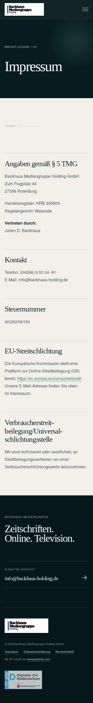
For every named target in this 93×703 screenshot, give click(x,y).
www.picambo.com (38, 659)
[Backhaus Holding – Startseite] (24, 9)
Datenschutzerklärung (37, 652)
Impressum (11, 652)
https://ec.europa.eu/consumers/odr (49, 378)
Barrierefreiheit (65, 652)
